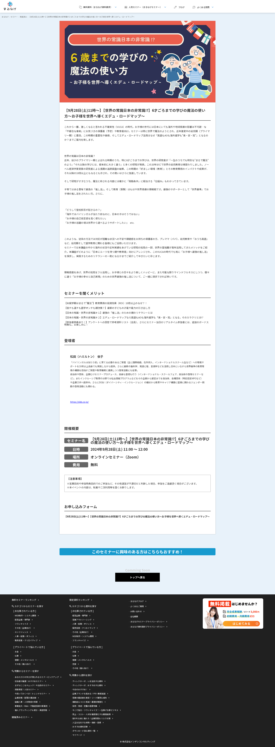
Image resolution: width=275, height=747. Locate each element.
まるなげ (5, 16)
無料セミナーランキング (24, 599)
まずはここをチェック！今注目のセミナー (33, 685)
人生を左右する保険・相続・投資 (86, 722)
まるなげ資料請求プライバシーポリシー (147, 626)
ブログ (181, 7)
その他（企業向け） (23, 628)
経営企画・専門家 (22, 619)
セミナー (14, 16)
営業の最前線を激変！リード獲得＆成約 (89, 697)
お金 (17, 651)
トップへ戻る (137, 577)
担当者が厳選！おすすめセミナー (29, 681)
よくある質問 (199, 7)
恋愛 (74, 664)
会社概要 (134, 616)
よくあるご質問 (137, 606)
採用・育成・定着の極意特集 (84, 706)
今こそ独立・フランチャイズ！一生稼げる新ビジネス (95, 710)
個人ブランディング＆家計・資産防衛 (31, 710)
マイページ (77, 734)
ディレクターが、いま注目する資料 (87, 681)
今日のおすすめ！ (80, 689)
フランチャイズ (21, 623)
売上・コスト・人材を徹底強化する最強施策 (91, 714)
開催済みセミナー (21, 717)
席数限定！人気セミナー (25, 689)
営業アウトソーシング (82, 619)
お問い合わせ (136, 611)
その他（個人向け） (23, 664)
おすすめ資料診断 (80, 726)
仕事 (17, 655)
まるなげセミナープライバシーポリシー (147, 621)
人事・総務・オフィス (24, 636)
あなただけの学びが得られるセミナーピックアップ (37, 677)
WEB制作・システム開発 (25, 615)
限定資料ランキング (79, 599)
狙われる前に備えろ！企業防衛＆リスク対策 (91, 718)
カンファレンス (21, 632)
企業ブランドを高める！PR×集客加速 (89, 693)
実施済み (23, 16)
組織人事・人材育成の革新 (26, 701)
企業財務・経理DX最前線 (25, 697)
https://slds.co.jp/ (79, 401)
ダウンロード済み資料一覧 (83, 730)
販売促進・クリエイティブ (26, 640)
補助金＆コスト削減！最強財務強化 (87, 701)
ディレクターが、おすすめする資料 (87, 685)
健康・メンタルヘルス (24, 659)
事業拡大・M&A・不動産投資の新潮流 (31, 706)
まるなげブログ (137, 601)
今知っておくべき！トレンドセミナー (31, 693)
